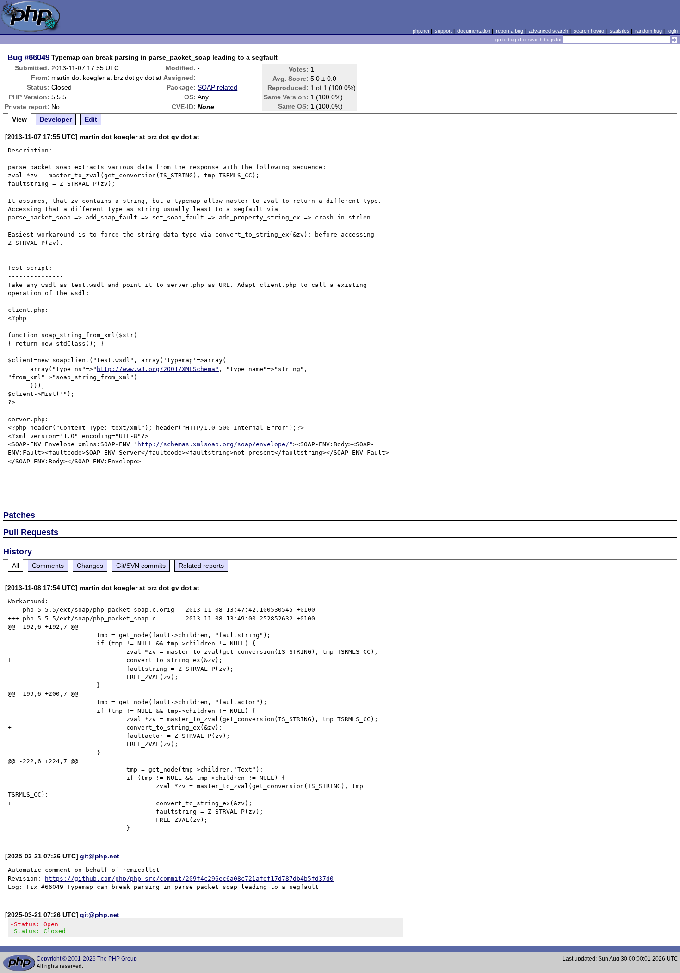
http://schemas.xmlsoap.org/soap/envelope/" (215, 444)
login (673, 31)
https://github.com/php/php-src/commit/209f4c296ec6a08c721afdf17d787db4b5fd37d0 (189, 878)
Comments (48, 565)
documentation (473, 31)
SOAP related (217, 87)
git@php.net (99, 856)
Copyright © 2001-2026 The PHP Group (87, 958)
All (15, 565)
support (443, 31)
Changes (90, 565)
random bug (648, 31)
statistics (620, 31)
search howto (589, 31)
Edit (91, 119)
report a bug (509, 31)
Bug (14, 57)
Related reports (201, 565)
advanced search (548, 31)
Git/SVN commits (141, 565)
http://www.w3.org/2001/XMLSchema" (158, 368)
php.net (421, 31)
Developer (56, 119)
